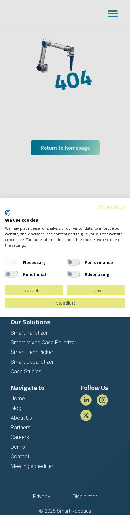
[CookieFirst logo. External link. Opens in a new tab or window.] (7, 213)
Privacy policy (111, 206)
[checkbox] (11, 262)
